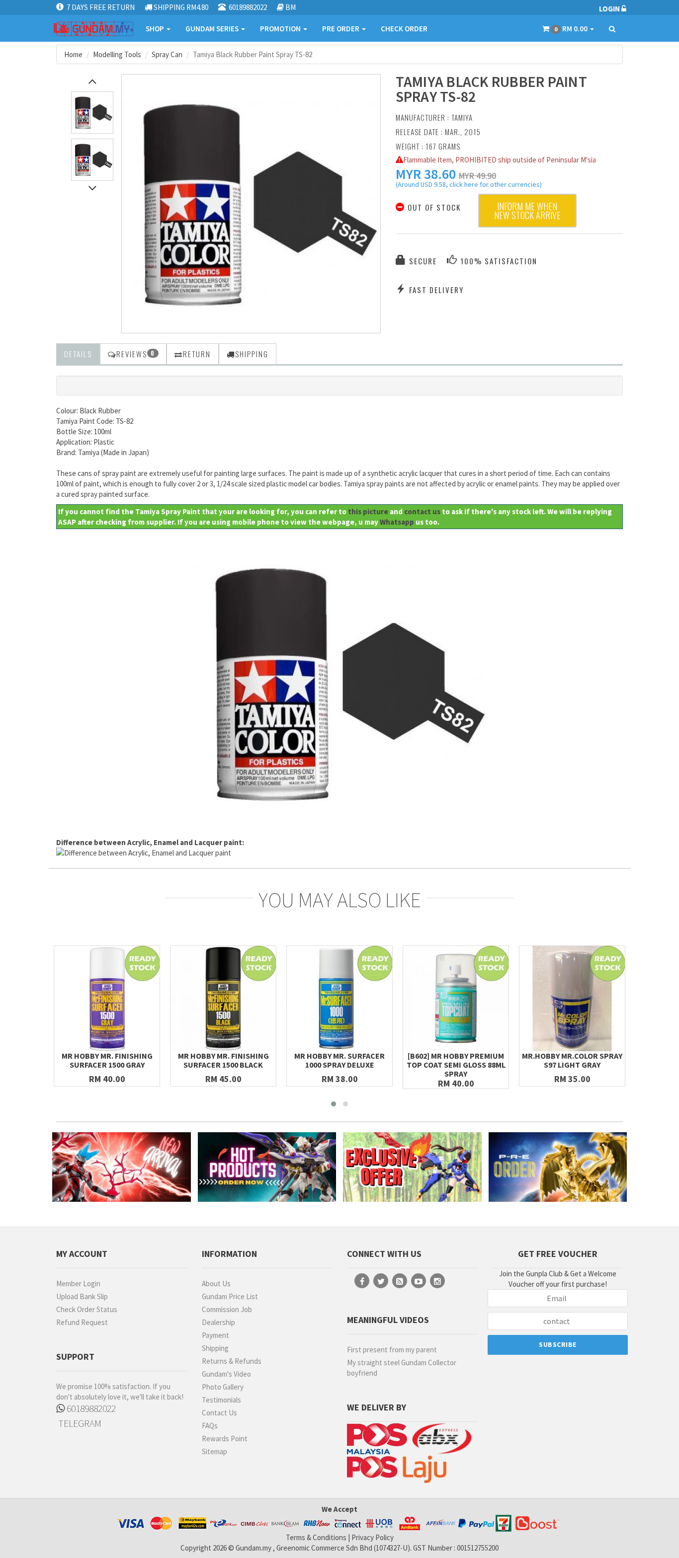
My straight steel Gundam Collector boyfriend (401, 1368)
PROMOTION (281, 28)
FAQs (210, 1425)
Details (78, 353)
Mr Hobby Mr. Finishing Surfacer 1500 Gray (107, 1060)
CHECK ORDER (404, 28)
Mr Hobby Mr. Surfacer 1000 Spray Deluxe (339, 1060)
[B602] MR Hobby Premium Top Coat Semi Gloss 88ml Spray (456, 1065)
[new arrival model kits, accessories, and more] (121, 1166)
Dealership (218, 1322)
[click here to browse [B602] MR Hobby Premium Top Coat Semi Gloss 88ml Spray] (456, 998)
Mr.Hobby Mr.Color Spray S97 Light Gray (572, 1060)
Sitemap (214, 1451)
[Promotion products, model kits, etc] (412, 1166)
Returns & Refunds (231, 1361)
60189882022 (90, 1408)
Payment (215, 1335)
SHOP (156, 28)
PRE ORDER (341, 28)
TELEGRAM (78, 1423)
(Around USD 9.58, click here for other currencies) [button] (469, 186)
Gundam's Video (226, 1374)
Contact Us (219, 1412)
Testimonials (221, 1399)
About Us (216, 1283)
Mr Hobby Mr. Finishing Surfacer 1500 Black (223, 1060)
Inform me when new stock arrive (527, 211)
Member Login (78, 1283)
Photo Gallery (223, 1387)
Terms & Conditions (316, 1537)
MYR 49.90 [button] (477, 175)
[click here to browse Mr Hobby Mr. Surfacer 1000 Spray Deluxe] (339, 998)
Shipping (215, 1348)
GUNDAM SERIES (212, 28)
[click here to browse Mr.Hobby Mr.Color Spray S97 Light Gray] (572, 998)
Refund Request (82, 1322)
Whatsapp (397, 522)
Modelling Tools (117, 54)
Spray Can (167, 54)
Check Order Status (86, 1309)
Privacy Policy (372, 1537)
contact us (422, 511)
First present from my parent (392, 1349)
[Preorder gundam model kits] (558, 1166)
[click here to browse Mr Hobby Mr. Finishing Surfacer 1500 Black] (223, 998)
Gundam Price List (230, 1296)
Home (73, 54)
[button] (426, 174)
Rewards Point (225, 1438)
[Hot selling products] (267, 1166)
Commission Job (227, 1309)
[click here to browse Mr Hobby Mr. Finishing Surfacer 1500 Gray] (107, 998)
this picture (368, 511)
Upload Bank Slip (82, 1296)
